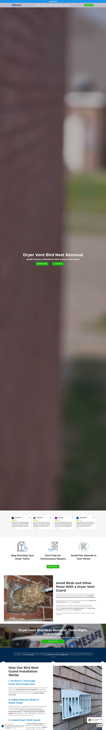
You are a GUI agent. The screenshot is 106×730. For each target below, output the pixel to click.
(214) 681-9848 (53, 1)
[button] (89, 5)
